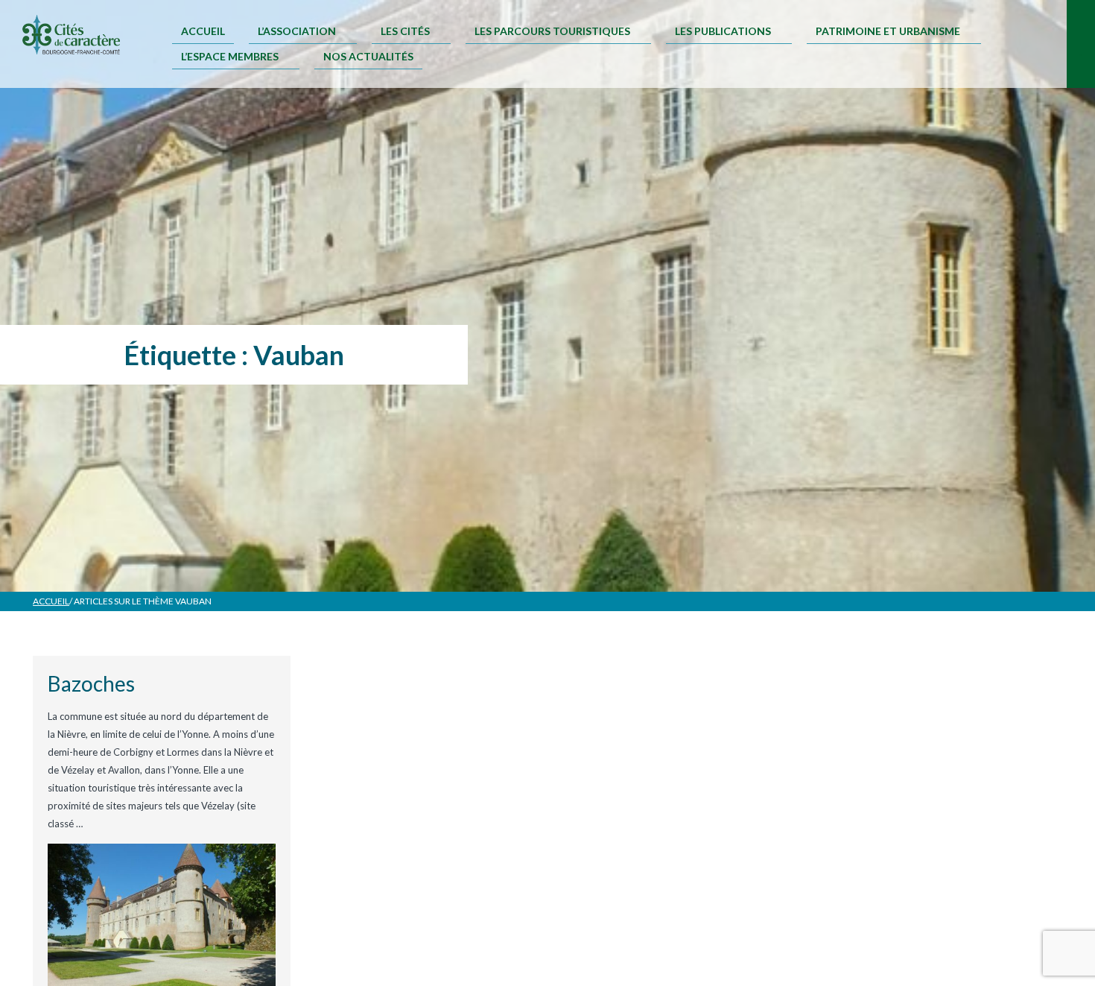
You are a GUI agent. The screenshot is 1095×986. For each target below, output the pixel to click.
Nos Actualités (368, 56)
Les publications (723, 31)
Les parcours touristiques (552, 31)
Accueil (203, 31)
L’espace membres (230, 56)
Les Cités (405, 31)
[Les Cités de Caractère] (71, 36)
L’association (297, 31)
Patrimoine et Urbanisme (888, 31)
